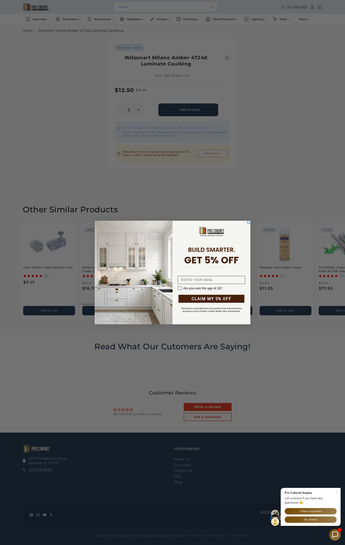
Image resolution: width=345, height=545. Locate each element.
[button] (335, 535)
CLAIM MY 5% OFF (211, 298)
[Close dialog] (248, 222)
